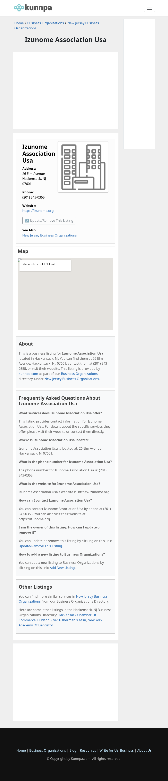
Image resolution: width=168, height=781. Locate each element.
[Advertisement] (65, 90)
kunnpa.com (28, 373)
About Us (144, 750)
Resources (88, 750)
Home (19, 23)
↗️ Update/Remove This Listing (49, 220)
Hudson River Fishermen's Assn (61, 620)
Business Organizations (45, 23)
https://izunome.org (38, 210)
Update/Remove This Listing (40, 546)
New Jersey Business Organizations (49, 235)
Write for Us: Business (117, 750)
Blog (72, 750)
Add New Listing (62, 567)
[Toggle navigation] (149, 8)
